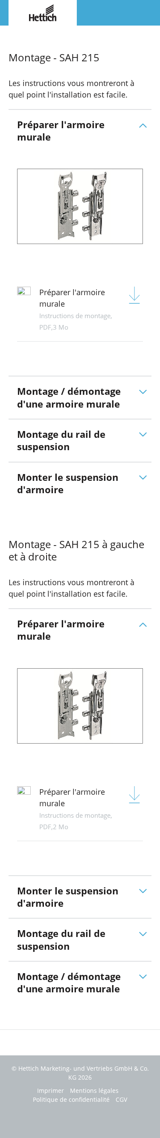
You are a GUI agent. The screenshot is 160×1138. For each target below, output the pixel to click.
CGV (121, 1099)
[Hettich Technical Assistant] (43, 12)
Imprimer (50, 1090)
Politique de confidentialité (71, 1099)
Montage (20, 33)
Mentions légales (94, 1090)
